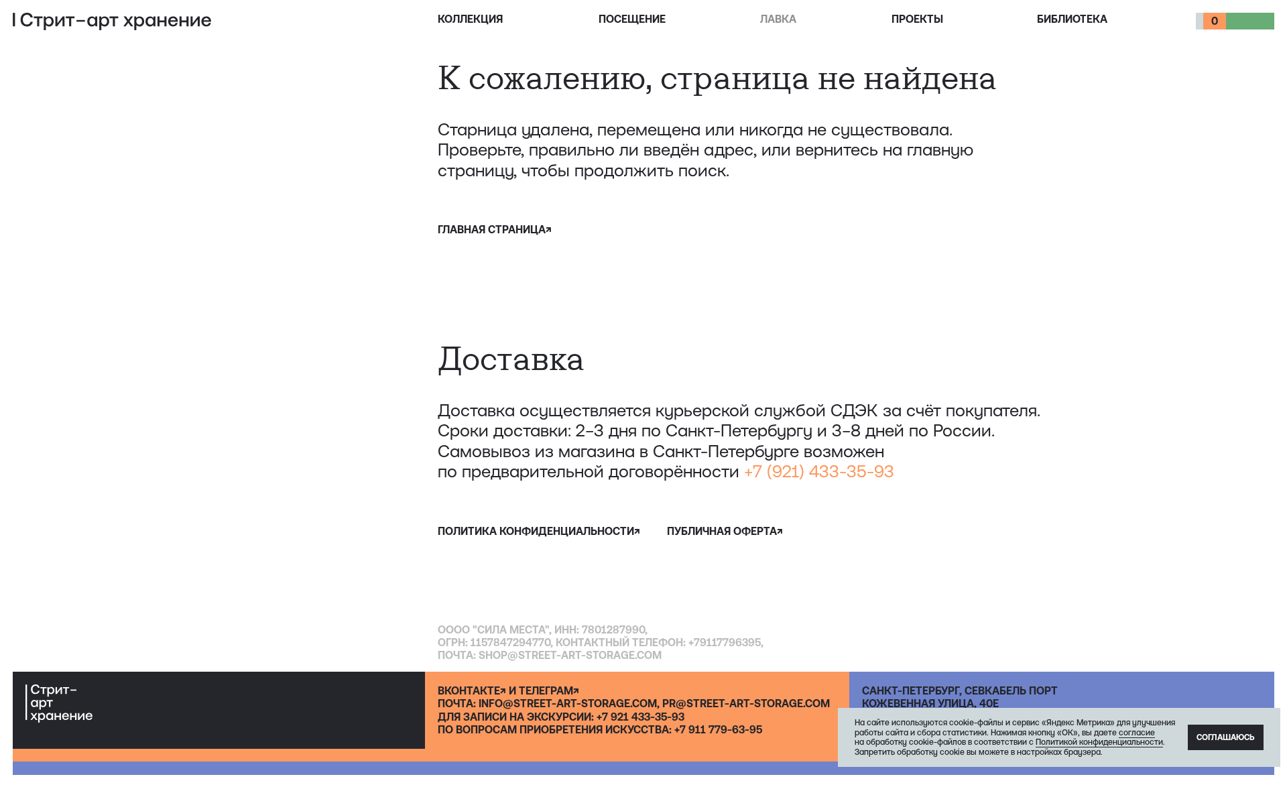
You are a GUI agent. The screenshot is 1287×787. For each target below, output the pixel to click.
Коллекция (470, 19)
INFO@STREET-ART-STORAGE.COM (568, 703)
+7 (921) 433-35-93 (819, 471)
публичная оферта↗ (725, 531)
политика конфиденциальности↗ (539, 531)
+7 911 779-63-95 (718, 729)
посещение (632, 19)
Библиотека (1072, 19)
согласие (1137, 732)
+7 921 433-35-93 (640, 717)
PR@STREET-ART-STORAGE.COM (746, 703)
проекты (917, 19)
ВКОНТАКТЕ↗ (472, 690)
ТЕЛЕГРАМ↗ (549, 690)
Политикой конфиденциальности (1099, 742)
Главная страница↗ (495, 229)
